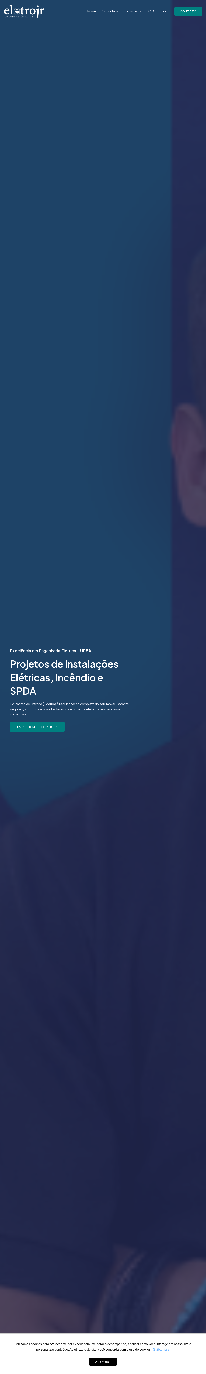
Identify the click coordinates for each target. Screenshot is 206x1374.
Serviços (131, 11)
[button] (140, 11)
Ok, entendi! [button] (103, 1361)
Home (91, 11)
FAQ (151, 11)
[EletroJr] (24, 11)
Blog (164, 11)
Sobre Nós (110, 11)
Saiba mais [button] (161, 1349)
